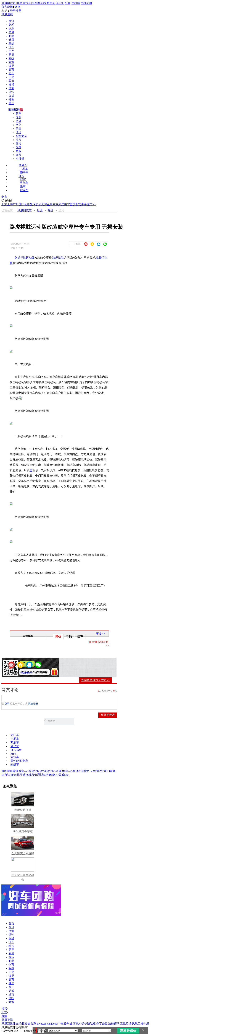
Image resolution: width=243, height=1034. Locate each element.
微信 (17, 6)
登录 (13, 10)
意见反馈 (125, 1023)
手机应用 (86, 3)
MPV (23, 179)
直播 (4, 1016)
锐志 (78, 771)
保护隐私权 (88, 1023)
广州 (16, 204)
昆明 (33, 204)
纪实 (4, 1012)
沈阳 (21, 204)
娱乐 (11, 28)
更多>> (100, 633)
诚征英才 (75, 1023)
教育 (11, 69)
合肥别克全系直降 (22, 853)
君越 (112, 771)
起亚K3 (36, 771)
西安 (78, 204)
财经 (11, 24)
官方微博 (7, 6)
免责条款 (102, 1023)
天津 (44, 204)
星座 (11, 103)
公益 (11, 95)
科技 (11, 58)
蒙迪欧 (17, 771)
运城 (40, 210)
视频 (11, 84)
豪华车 (24, 172)
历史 (11, 77)
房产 (11, 50)
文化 (11, 73)
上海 (10, 204)
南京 (55, 204)
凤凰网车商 (39, 3)
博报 (11, 998)
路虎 (55, 257)
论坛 (11, 92)
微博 (11, 1002)
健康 (11, 39)
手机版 (76, 3)
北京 (4, 196)
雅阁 (4, 771)
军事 (11, 80)
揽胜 (61, 257)
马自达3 (6, 774)
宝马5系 (70, 771)
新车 (18, 113)
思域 (43, 771)
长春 (27, 204)
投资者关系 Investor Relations (39, 1023)
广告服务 (63, 1023)
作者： (15, 673)
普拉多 (85, 771)
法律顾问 (114, 1023)
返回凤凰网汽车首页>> (95, 680)
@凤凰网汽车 (26, 673)
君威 (10, 771)
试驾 (18, 121)
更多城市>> (88, 204)
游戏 (11, 990)
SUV (21, 176)
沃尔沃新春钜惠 (23, 831)
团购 (18, 151)
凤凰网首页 (8, 3)
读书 (11, 65)
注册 (18, 10)
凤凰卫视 (7, 14)
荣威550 (63, 774)
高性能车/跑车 (19, 760)
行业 (18, 128)
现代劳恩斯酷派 (39, 774)
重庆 (72, 204)
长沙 (38, 204)
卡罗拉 (94, 771)
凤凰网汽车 (24, 3)
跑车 (23, 186)
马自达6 (60, 771)
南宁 (67, 204)
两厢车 (23, 165)
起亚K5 (51, 771)
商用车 (50, 3)
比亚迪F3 (104, 771)
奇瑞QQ (54, 774)
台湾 (11, 930)
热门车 (14, 735)
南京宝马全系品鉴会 (22, 877)
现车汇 (60, 3)
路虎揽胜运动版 (25, 257)
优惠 (18, 147)
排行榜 (20, 158)
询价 (18, 154)
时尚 (11, 35)
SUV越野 (16, 750)
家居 (11, 54)
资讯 (11, 20)
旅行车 (24, 182)
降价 (50, 210)
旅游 (11, 62)
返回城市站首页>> (99, 644)
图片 (18, 143)
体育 (11, 32)
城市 (11, 994)
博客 (11, 88)
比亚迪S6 (23, 774)
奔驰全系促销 (22, 809)
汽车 (11, 47)
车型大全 (21, 136)
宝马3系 (26, 771)
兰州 (50, 204)
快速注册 (33, 703)
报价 (18, 139)
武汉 (61, 204)
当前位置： (8, 210)
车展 (67, 3)
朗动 (14, 774)
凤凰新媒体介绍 (11, 1023)
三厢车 (23, 168)
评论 (11, 934)
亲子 (11, 43)
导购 (18, 117)
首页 (11, 923)
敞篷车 (24, 190)
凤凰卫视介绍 (140, 1023)
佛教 (11, 99)
